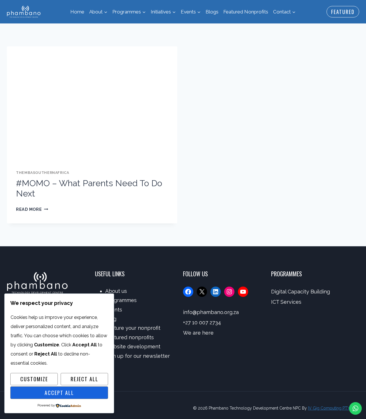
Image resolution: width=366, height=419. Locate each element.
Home (77, 12)
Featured (343, 11)
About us (116, 291)
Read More (32, 209)
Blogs (212, 12)
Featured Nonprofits (245, 12)
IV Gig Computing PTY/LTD (333, 408)
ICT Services (286, 302)
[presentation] (92, 103)
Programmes (121, 300)
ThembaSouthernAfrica (42, 172)
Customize (34, 379)
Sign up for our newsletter (137, 356)
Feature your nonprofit (132, 328)
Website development (132, 346)
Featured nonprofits (129, 337)
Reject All (84, 379)
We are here (198, 333)
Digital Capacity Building (300, 292)
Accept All (59, 392)
